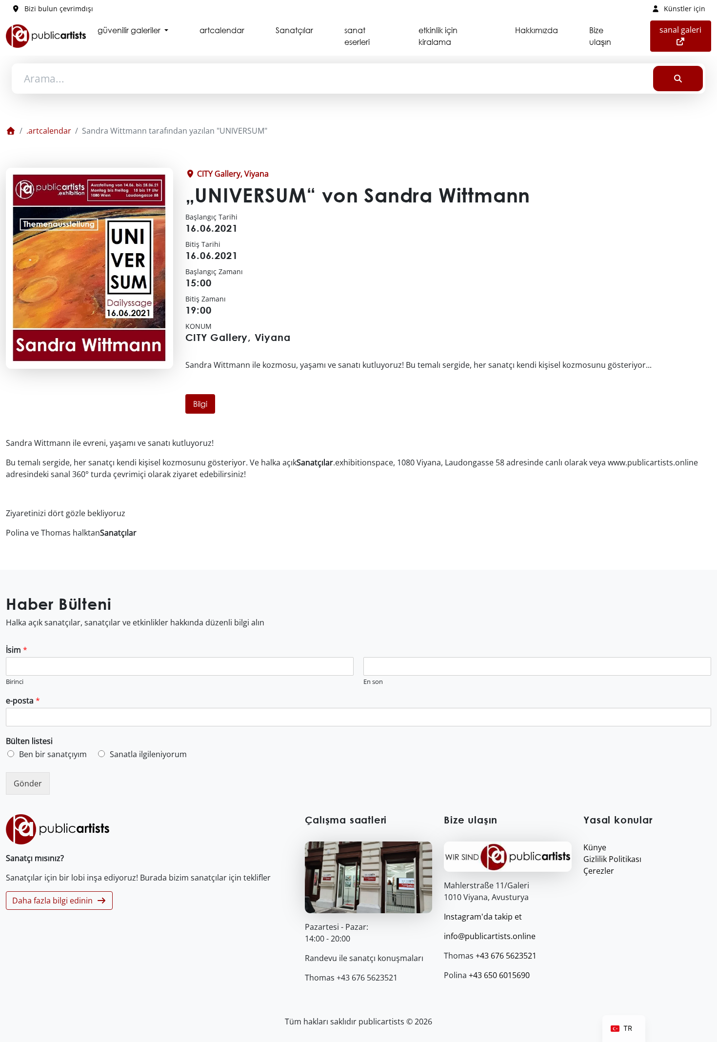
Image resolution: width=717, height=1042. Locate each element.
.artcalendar (48, 130)
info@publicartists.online (490, 936)
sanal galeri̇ (685, 35)
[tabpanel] (358, 488)
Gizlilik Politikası (612, 859)
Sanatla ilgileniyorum (148, 754)
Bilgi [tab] (200, 404)
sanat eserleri (357, 36)
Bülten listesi (29, 741)
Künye (594, 847)
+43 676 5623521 (506, 955)
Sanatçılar (294, 30)
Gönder (28, 783)
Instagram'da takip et (483, 916)
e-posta (23, 701)
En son (373, 682)
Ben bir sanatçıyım (53, 754)
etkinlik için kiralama (438, 36)
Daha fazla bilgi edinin (54, 900)
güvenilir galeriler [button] (130, 30)
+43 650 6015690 (499, 975)
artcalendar (221, 30)
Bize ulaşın (600, 36)
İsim (16, 650)
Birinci (14, 682)
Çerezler (598, 870)
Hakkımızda (536, 30)
